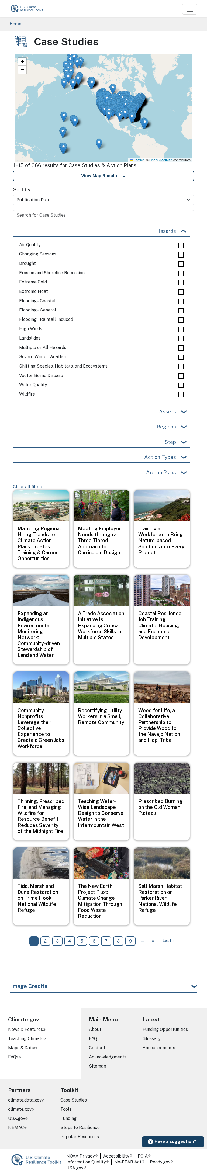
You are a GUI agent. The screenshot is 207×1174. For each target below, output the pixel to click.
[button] (73, 83)
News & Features (25, 1029)
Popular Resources (79, 1136)
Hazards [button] (166, 231)
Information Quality (86, 1162)
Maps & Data (21, 1047)
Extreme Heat (33, 291)
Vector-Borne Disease (41, 375)
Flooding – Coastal (37, 301)
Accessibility (116, 1156)
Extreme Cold (33, 282)
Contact (97, 1047)
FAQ (93, 1038)
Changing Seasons (37, 254)
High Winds (30, 328)
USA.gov (16, 1118)
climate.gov (20, 1109)
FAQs (13, 1056)
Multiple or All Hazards (42, 347)
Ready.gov (160, 1162)
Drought (27, 263)
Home (15, 23)
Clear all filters (28, 486)
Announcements (159, 1047)
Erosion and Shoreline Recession (52, 273)
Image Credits (29, 986)
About (95, 1029)
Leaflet (138, 159)
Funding (68, 1118)
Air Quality (30, 245)
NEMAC (16, 1127)
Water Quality (33, 384)
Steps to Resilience (80, 1127)
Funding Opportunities (165, 1029)
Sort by (21, 189)
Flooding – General (37, 310)
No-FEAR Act (128, 1162)
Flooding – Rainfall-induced (46, 319)
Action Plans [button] (161, 472)
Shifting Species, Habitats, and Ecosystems (63, 366)
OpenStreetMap (160, 159)
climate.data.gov (25, 1100)
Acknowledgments (107, 1056)
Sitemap (97, 1066)
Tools (65, 1109)
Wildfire (27, 394)
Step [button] (170, 442)
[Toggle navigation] (189, 9)
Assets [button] (167, 411)
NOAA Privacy (80, 1156)
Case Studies (73, 1100)
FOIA (143, 1156)
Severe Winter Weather (43, 356)
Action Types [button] (160, 457)
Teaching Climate (26, 1038)
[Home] (29, 8)
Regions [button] (166, 427)
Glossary (152, 1038)
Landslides (29, 338)
